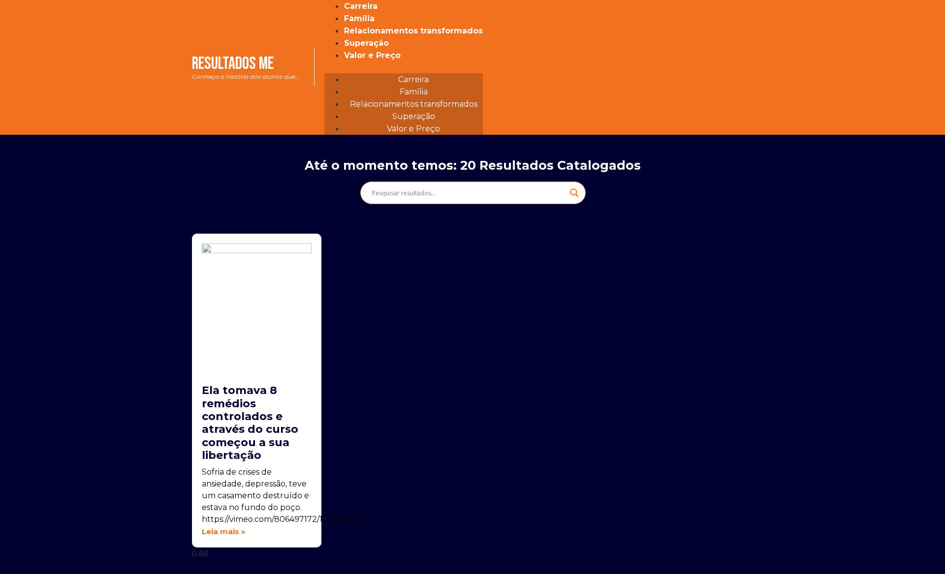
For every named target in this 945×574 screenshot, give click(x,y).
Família (359, 18)
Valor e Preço (372, 55)
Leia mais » (224, 531)
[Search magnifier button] (574, 193)
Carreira (361, 6)
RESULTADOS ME (245, 66)
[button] (403, 67)
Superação (366, 43)
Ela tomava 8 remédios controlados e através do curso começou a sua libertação (250, 423)
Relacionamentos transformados (413, 30)
